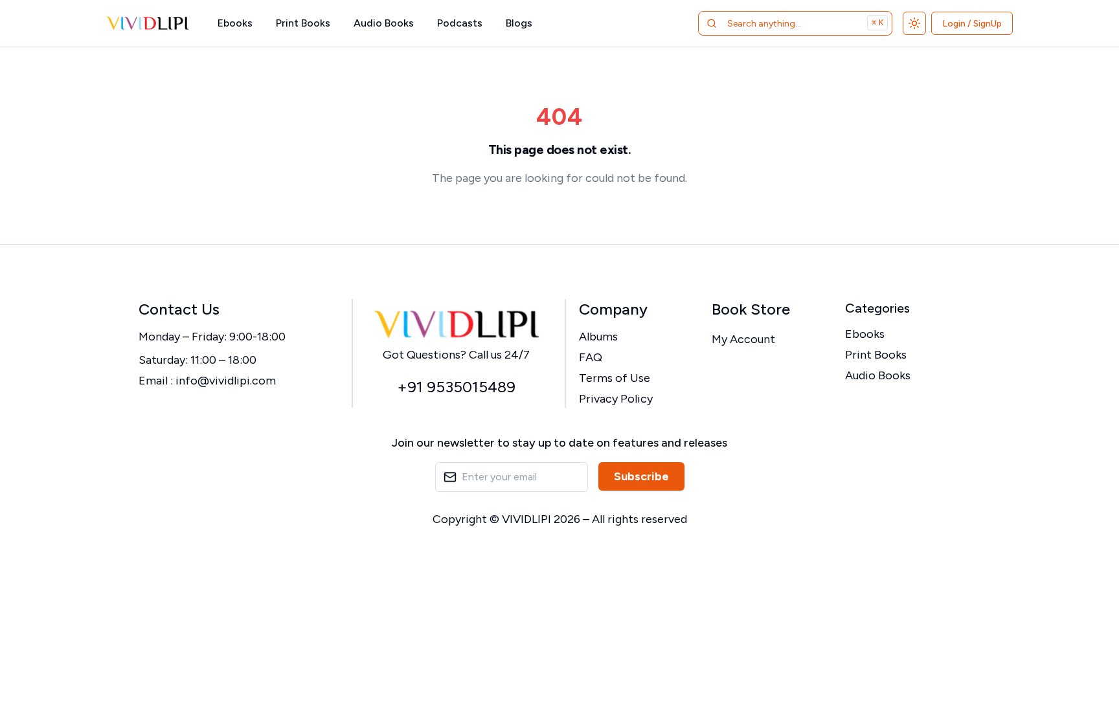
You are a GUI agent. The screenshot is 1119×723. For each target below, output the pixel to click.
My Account (743, 339)
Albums (598, 336)
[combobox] (778, 23)
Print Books (303, 23)
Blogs (519, 23)
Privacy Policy (616, 399)
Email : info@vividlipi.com (207, 380)
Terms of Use (614, 378)
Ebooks (235, 23)
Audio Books (384, 23)
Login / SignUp (972, 23)
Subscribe (641, 476)
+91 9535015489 (456, 386)
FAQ (590, 357)
